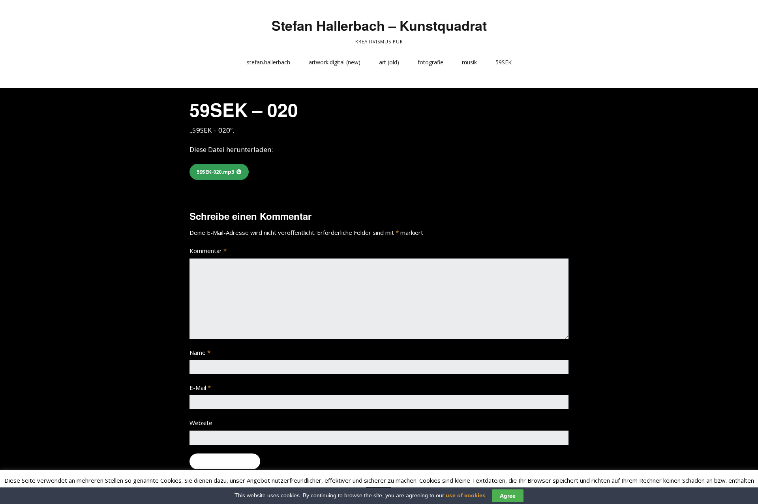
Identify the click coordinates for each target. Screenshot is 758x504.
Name (200, 352)
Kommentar (208, 251)
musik (469, 62)
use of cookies (466, 495)
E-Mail (200, 388)
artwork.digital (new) (334, 62)
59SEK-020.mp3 (215, 171)
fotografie (430, 62)
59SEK (503, 62)
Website (201, 423)
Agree (508, 496)
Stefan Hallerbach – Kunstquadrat (379, 25)
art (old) (389, 62)
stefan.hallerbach (268, 62)
